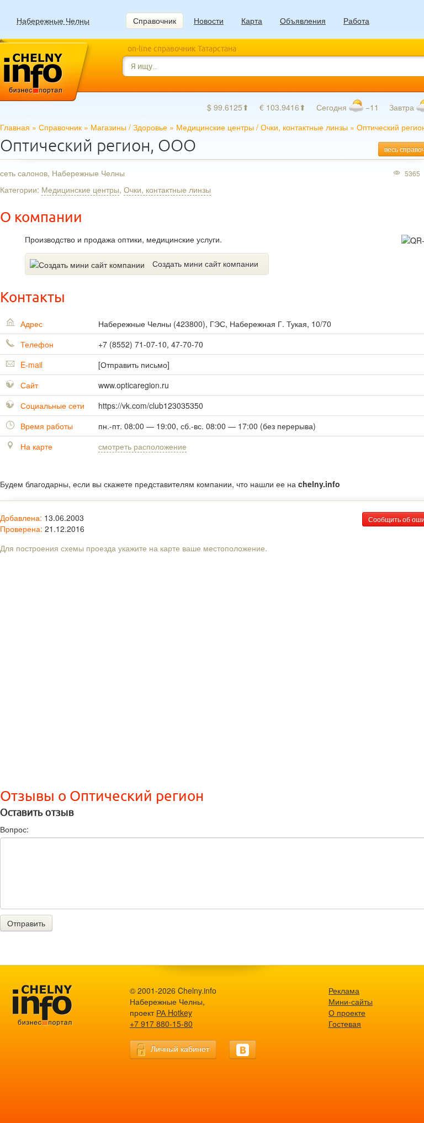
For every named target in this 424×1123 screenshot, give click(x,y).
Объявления (303, 20)
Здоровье (150, 127)
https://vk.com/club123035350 (150, 405)
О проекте (346, 1012)
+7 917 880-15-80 (161, 1023)
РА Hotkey (174, 1012)
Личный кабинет (180, 1048)
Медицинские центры (215, 127)
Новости (209, 20)
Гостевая (344, 1023)
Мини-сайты (350, 1001)
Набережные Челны (53, 21)
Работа (356, 20)
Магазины (108, 127)
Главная (15, 127)
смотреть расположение (142, 446)
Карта (251, 20)
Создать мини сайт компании (205, 263)
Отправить (26, 923)
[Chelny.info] (52, 1005)
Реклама (343, 990)
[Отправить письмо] (133, 364)
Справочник (154, 20)
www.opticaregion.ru (133, 385)
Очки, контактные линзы (304, 127)
